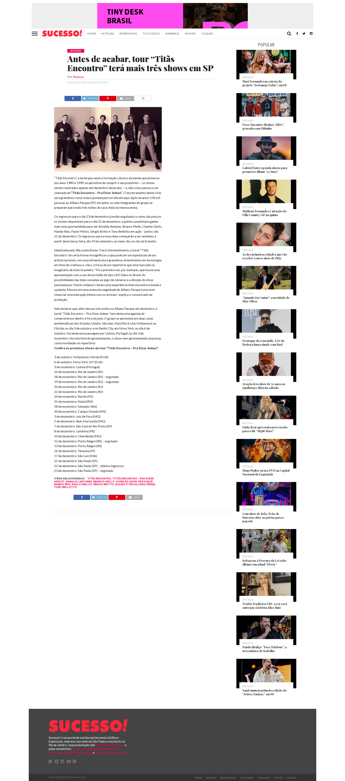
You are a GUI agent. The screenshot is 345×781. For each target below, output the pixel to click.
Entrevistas (128, 33)
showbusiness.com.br (110, 745)
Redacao (78, 77)
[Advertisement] (198, 155)
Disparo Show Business (110, 752)
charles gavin (126, 481)
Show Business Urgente (76, 752)
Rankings (172, 33)
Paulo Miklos (82, 484)
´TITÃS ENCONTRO (98, 478)
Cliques (207, 33)
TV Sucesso (151, 33)
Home (91, 33)
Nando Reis (62, 484)
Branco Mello (104, 481)
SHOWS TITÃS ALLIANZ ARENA (135, 484)
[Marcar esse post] (107, 97)
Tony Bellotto (65, 487)
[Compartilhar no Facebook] (72, 97)
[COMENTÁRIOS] (143, 97)
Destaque (145, 481)
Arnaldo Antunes (78, 481)
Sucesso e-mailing (84, 749)
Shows (190, 33)
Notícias (107, 33)
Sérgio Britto (103, 484)
